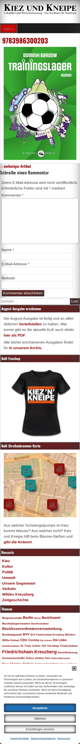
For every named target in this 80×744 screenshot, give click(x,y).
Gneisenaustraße (13, 658)
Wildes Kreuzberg (18, 594)
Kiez (6, 561)
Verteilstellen (30, 324)
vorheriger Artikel (15, 166)
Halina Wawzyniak (60, 658)
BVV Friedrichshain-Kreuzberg (47, 634)
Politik (7, 572)
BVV (26, 634)
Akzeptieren (40, 708)
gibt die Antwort (18, 542)
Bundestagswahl (12, 634)
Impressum (63, 738)
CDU (23, 640)
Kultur (7, 566)
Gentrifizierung (67, 652)
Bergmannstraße (12, 618)
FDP (44, 646)
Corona (33, 640)
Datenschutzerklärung (43, 738)
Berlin (28, 617)
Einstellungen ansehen (40, 729)
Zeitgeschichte (15, 600)
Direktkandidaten (11, 646)
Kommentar (12, 195)
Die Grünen (46, 640)
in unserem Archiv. (25, 348)
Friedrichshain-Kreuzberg (29, 651)
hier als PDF (14, 335)
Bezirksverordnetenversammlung (32, 629)
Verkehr (9, 589)
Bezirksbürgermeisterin (16, 623)
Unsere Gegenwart (18, 583)
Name (8, 250)
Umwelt (8, 578)
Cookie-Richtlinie (19, 738)
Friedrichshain (69, 645)
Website (8, 278)
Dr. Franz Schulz (31, 645)
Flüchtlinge (53, 646)
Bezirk (37, 618)
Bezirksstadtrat (40, 623)
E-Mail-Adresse (16, 264)
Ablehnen (40, 718)
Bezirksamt (51, 618)
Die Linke (60, 640)
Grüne (30, 658)
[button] (74, 668)
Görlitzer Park (42, 658)
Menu (8, 29)
